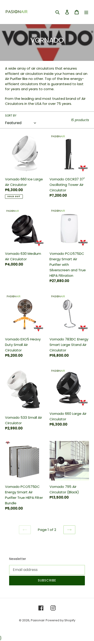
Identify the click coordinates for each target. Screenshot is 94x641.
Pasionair (38, 620)
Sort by (10, 115)
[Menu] (86, 12)
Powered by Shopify (60, 620)
